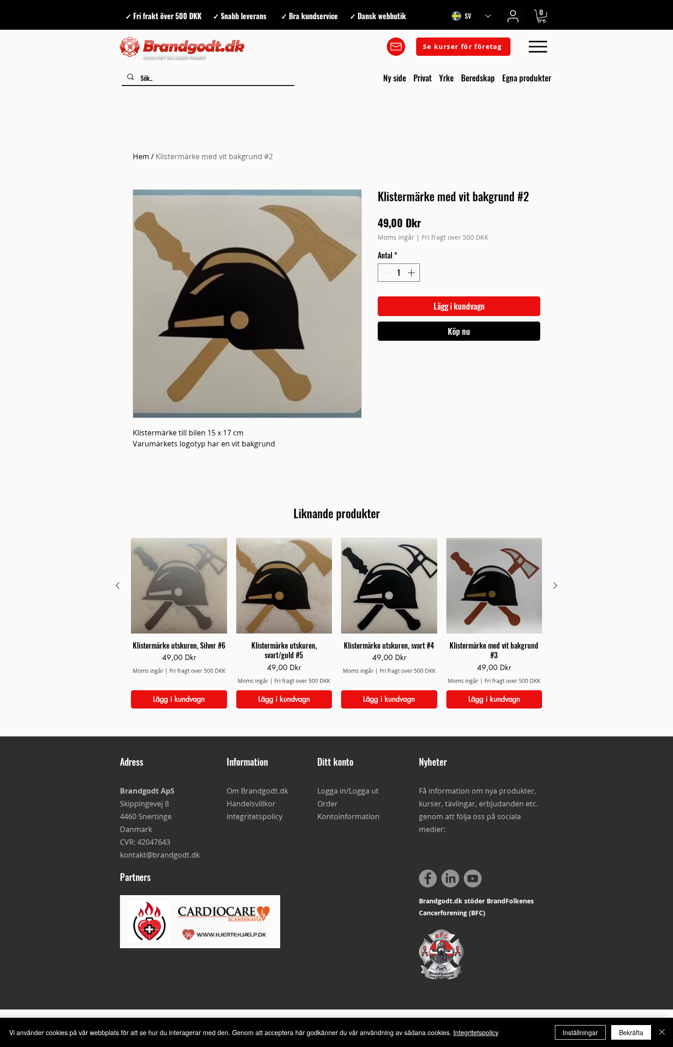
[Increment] (412, 272)
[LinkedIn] (450, 878)
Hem (141, 156)
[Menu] (538, 47)
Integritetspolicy (476, 1032)
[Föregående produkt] (117, 585)
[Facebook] (428, 878)
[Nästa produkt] (555, 585)
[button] (541, 16)
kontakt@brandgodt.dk (160, 855)
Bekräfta (631, 1032)
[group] (336, 623)
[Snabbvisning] (179, 586)
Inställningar (580, 1032)
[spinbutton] (399, 272)
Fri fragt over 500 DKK (455, 237)
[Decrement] (385, 272)
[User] (513, 16)
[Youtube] (473, 878)
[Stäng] (662, 1032)
